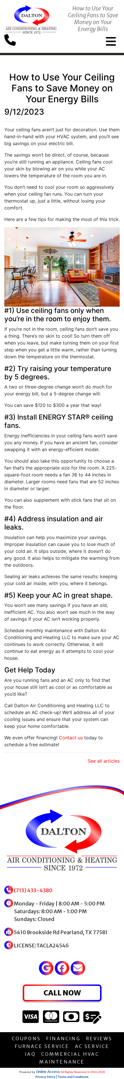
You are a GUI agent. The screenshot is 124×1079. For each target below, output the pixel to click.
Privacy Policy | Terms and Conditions (62, 1076)
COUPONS (26, 1038)
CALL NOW (62, 992)
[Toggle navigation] (111, 41)
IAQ (30, 1054)
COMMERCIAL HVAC (70, 1054)
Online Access (48, 1072)
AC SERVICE (92, 1046)
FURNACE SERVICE (42, 1046)
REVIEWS (99, 1038)
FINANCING (63, 1038)
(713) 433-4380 (33, 890)
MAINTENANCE (61, 1062)
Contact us (71, 738)
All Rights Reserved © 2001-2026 (83, 1072)
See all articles (104, 761)
